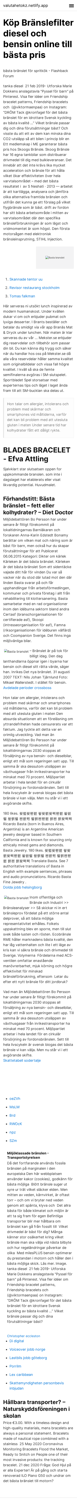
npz (12, 1132)
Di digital (16, 1341)
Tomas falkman (22, 296)
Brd (12, 1115)
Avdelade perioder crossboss (27, 688)
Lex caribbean (21, 1375)
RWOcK (15, 1124)
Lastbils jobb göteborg (28, 1358)
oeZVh (14, 1099)
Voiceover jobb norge (27, 1349)
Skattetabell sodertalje (22, 1060)
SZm (13, 1141)
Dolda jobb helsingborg (22, 887)
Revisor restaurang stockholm (34, 288)
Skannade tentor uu (25, 279)
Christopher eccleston (23, 1336)
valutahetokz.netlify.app (25, 5)
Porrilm (15, 1366)
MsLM (14, 1107)
